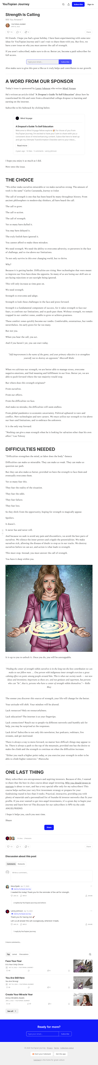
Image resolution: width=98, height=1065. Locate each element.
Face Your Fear (13, 961)
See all (10, 1011)
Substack (37, 1060)
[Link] (2, 81)
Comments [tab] (11, 864)
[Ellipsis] (91, 886)
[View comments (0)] (28, 970)
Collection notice (67, 1048)
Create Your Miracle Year (19, 994)
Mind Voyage (69, 88)
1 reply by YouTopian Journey (25, 931)
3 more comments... (13, 942)
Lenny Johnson (42, 88)
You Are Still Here (14, 977)
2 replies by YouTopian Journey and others (30, 903)
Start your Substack (43, 1054)
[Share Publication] (68, 4)
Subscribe (78, 4)
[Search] (63, 4)
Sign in (90, 4)
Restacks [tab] (21, 864)
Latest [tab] (14, 954)
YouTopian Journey (18, 24)
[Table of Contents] (2, 532)
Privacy (50, 1048)
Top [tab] (8, 954)
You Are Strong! (11, 981)
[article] (49, 966)
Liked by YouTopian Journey (22, 889)
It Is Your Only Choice (14, 964)
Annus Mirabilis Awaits (14, 998)
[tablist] (15, 864)
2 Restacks (27, 838)
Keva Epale (15, 886)
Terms (56, 1048)
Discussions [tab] (23, 954)
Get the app (61, 1054)
